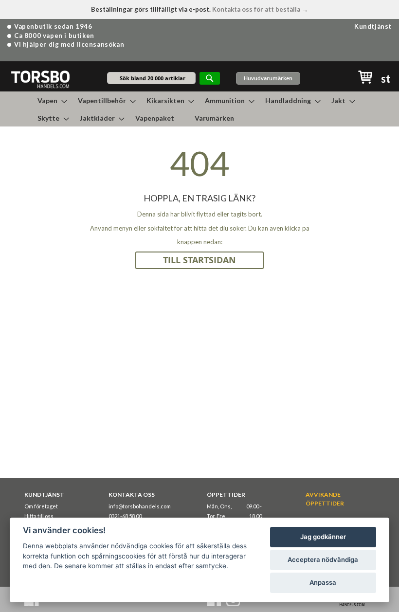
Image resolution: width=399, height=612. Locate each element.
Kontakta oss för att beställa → (260, 9)
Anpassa (322, 582)
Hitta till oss (39, 516)
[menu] (199, 108)
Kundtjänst (373, 26)
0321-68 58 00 (125, 516)
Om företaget (41, 506)
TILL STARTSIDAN (199, 260)
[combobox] (151, 78)
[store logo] (40, 79)
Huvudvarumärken (268, 78)
